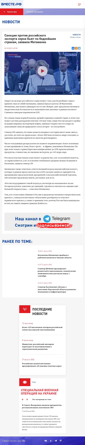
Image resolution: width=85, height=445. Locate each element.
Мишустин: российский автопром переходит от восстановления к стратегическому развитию (38, 346)
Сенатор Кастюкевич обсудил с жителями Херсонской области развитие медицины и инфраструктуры (57, 289)
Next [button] (27, 399)
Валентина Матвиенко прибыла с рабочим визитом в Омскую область (55, 256)
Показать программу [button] (35, 12)
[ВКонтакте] (73, 48)
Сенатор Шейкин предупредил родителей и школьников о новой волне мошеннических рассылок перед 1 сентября (57, 272)
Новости (77, 35)
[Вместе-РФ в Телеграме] (56, 440)
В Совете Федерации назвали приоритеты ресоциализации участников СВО (42, 406)
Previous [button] (22, 399)
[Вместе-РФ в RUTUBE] (60, 440)
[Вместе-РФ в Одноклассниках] (51, 440)
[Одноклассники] (76, 48)
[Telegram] (79, 48)
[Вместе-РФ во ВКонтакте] (45, 440)
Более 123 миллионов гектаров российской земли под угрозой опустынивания (42, 328)
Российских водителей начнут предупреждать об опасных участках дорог (42, 364)
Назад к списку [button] (75, 37)
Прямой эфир (12, 12)
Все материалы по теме (42, 399)
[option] (42, 417)
